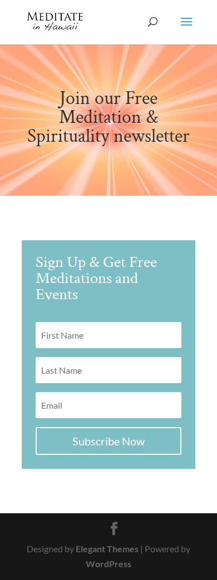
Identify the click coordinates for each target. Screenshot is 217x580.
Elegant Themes (107, 548)
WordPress (108, 563)
